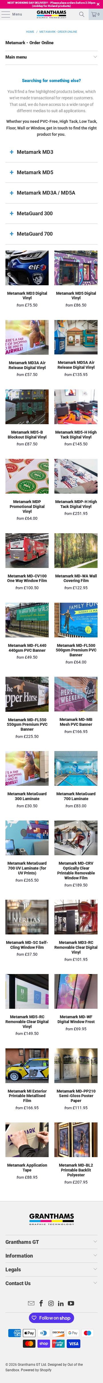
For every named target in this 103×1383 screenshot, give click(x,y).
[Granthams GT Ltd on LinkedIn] (61, 1304)
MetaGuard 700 (35, 234)
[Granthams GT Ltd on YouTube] (71, 1304)
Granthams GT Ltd (32, 1365)
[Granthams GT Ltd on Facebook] (41, 1304)
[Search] (81, 14)
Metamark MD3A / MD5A (46, 193)
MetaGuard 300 (35, 213)
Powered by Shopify (36, 1370)
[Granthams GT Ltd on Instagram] (51, 1304)
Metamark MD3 (35, 152)
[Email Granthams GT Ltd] (31, 1304)
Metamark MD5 (35, 172)
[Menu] (3, 14)
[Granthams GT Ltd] (51, 14)
